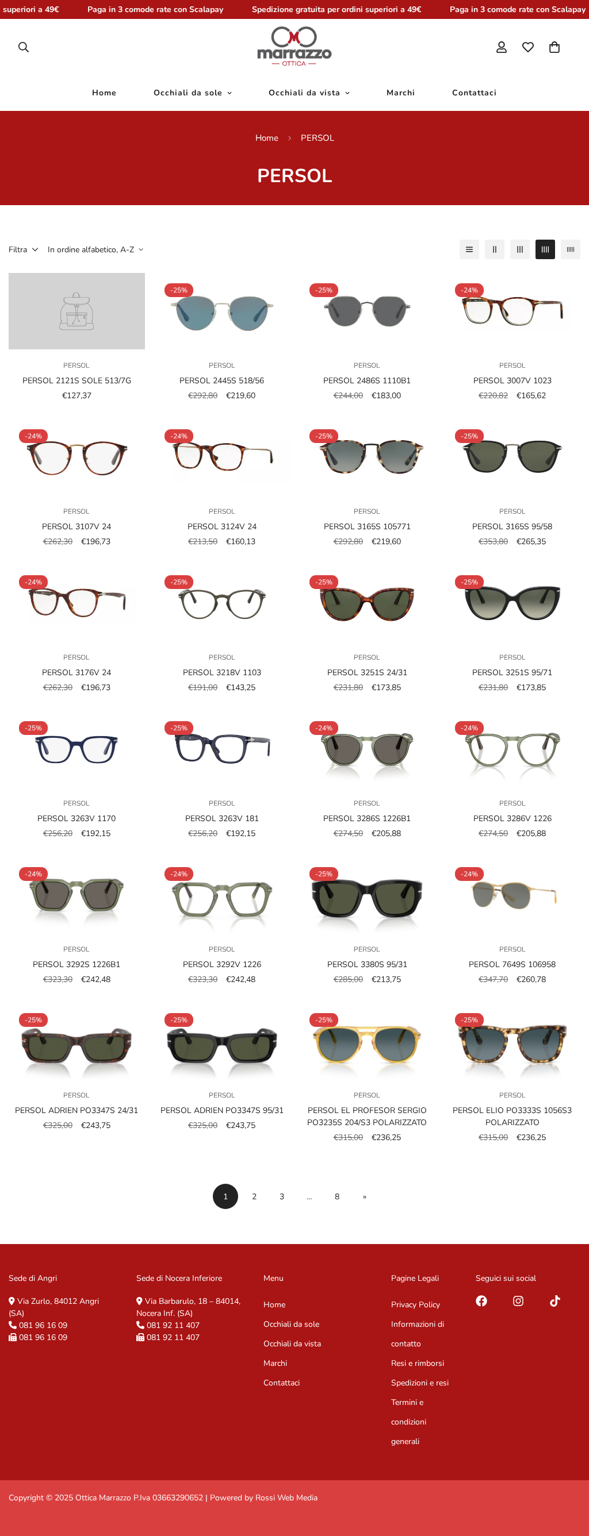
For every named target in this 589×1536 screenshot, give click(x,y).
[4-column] (545, 249)
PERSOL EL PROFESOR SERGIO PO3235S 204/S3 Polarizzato (367, 1116)
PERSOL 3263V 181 (222, 818)
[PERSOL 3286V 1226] (513, 749)
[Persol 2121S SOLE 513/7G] (77, 311)
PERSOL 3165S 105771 (367, 526)
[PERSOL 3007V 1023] (513, 311)
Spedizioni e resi (420, 1382)
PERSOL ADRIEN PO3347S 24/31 (76, 1110)
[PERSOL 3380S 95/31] (367, 895)
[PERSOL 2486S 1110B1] (367, 311)
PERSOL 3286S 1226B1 (367, 818)
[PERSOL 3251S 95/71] (513, 603)
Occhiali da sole (188, 93)
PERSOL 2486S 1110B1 (367, 380)
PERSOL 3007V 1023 (512, 380)
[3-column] (520, 249)
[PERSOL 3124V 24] (222, 457)
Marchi (401, 93)
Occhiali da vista (305, 93)
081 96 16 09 (43, 1325)
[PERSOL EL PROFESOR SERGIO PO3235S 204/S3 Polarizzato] (367, 1041)
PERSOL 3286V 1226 (512, 818)
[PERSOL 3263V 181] (222, 749)
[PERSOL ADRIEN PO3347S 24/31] (77, 1041)
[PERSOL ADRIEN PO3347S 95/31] (222, 1041)
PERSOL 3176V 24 (76, 672)
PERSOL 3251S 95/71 (512, 672)
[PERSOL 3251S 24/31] (367, 603)
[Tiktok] (555, 1301)
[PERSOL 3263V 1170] (77, 749)
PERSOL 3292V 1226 (222, 964)
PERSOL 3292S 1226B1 (76, 964)
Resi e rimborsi (417, 1363)
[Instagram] (518, 1301)
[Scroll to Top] (566, 1473)
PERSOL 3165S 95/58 (512, 526)
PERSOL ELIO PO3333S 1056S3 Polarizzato (512, 1116)
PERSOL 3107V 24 (76, 526)
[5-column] (570, 249)
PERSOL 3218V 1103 (222, 672)
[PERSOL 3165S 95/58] (513, 457)
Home (104, 93)
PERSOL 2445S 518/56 (221, 380)
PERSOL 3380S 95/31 (367, 964)
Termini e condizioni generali (408, 1422)
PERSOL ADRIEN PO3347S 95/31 (222, 1110)
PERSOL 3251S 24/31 (367, 672)
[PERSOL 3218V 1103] (222, 603)
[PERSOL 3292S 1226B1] (77, 895)
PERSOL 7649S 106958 (512, 964)
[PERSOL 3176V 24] (77, 603)
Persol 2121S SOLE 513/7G (76, 380)
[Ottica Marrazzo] (294, 47)
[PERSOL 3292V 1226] (222, 895)
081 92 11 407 (173, 1325)
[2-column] (494, 249)
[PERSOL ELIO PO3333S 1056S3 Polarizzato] (513, 1041)
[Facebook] (481, 1301)
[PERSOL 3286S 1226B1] (367, 749)
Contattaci (474, 93)
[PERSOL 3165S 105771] (367, 457)
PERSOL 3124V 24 (222, 526)
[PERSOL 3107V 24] (77, 457)
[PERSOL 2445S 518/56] (222, 311)
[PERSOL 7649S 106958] (513, 895)
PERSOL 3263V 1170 (76, 818)
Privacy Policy (415, 1304)
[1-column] (469, 249)
